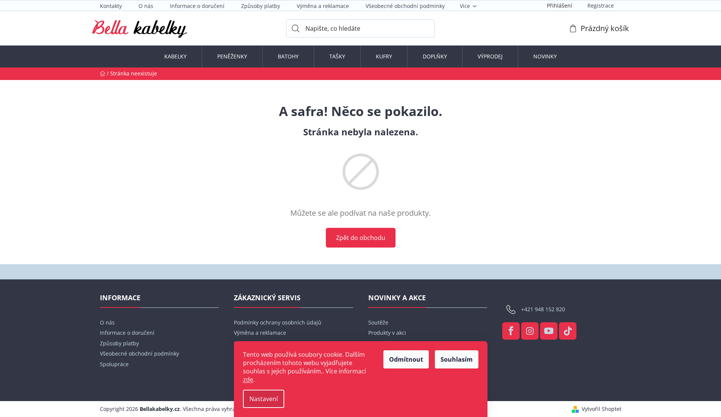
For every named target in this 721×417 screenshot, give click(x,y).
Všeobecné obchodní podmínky (405, 5)
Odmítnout (406, 359)
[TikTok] (567, 331)
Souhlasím (457, 359)
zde (248, 379)
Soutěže (378, 322)
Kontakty (111, 5)
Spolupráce (114, 364)
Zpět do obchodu (360, 238)
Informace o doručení (197, 5)
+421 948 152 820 (543, 309)
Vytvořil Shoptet (601, 408)
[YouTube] (548, 331)
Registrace (600, 5)
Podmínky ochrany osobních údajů (277, 322)
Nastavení (263, 399)
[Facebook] (511, 331)
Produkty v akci (387, 332)
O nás (146, 5)
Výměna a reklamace (323, 5)
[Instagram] (530, 331)
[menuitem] (175, 56)
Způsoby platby (260, 5)
